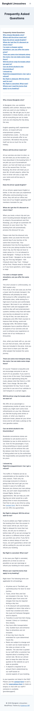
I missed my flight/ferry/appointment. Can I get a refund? (17, 74)
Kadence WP (25, 705)
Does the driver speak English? (14, 40)
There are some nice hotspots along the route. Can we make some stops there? (16, 57)
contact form (10, 505)
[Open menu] (30, 3)
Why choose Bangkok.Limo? (13, 35)
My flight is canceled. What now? (15, 84)
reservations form (15, 684)
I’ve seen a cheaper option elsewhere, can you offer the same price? (16, 49)
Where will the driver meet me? (15, 37)
